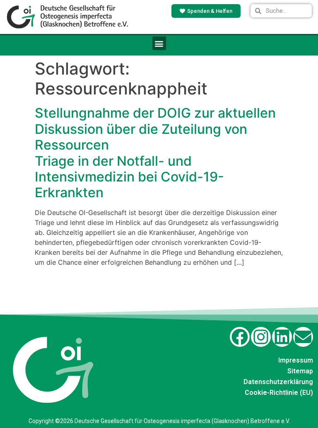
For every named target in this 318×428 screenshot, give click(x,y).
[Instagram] (261, 337)
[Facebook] (240, 337)
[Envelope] (303, 337)
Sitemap (300, 371)
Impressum (295, 360)
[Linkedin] (282, 337)
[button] (159, 43)
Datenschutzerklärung (278, 382)
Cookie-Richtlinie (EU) (279, 393)
